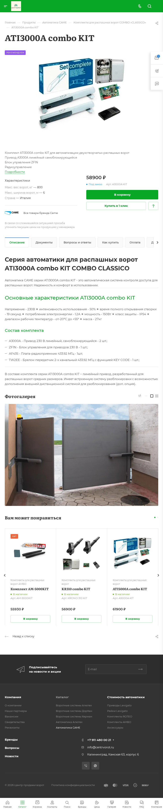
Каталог (62, 697)
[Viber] (86, 766)
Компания (13, 697)
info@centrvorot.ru (100, 747)
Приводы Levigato (119, 705)
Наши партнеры (16, 710)
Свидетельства (15, 722)
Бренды (11, 739)
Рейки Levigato (117, 710)
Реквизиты (12, 727)
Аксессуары (115, 727)
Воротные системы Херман (74, 716)
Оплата (135, 242)
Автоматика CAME (68, 727)
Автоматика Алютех (69, 722)
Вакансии (11, 716)
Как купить (110, 242)
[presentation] (5, 579)
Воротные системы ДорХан (74, 710)
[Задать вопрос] (153, 206)
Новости (11, 756)
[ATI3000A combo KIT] (81, 95)
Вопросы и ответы (77, 242)
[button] (154, 517)
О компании (13, 705)
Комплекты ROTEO (119, 716)
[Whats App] (95, 766)
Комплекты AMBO (119, 722)
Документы (44, 242)
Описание (17, 242)
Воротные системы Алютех (74, 705)
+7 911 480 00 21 (99, 740)
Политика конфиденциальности (73, 785)
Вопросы (12, 748)
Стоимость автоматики (126, 697)
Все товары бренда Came (40, 212)
